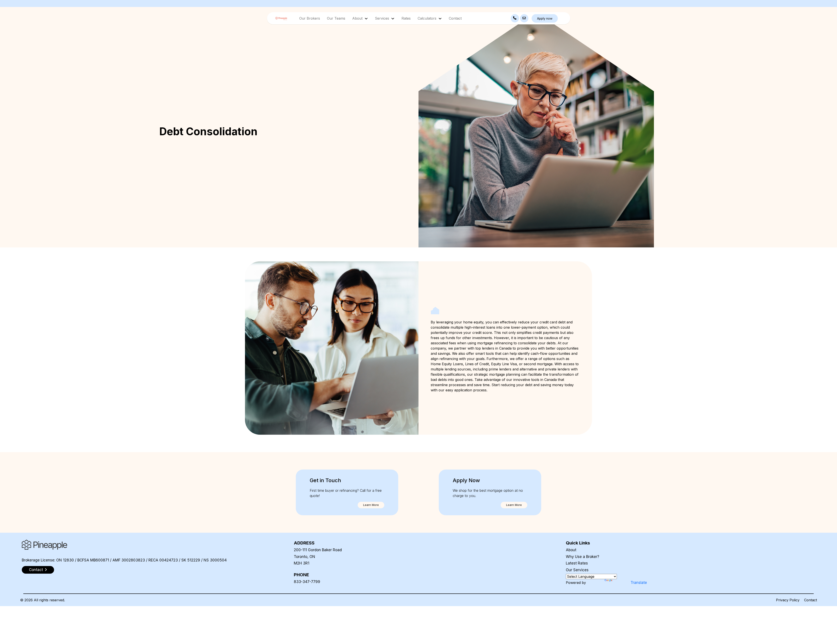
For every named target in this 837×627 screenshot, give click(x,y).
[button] (371, 505)
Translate (639, 582)
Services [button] (382, 18)
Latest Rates (577, 563)
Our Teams (336, 18)
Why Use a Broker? (582, 556)
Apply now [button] (544, 18)
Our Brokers (309, 18)
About (571, 550)
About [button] (358, 18)
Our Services (577, 570)
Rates (406, 18)
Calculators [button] (427, 18)
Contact (455, 18)
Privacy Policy (788, 600)
